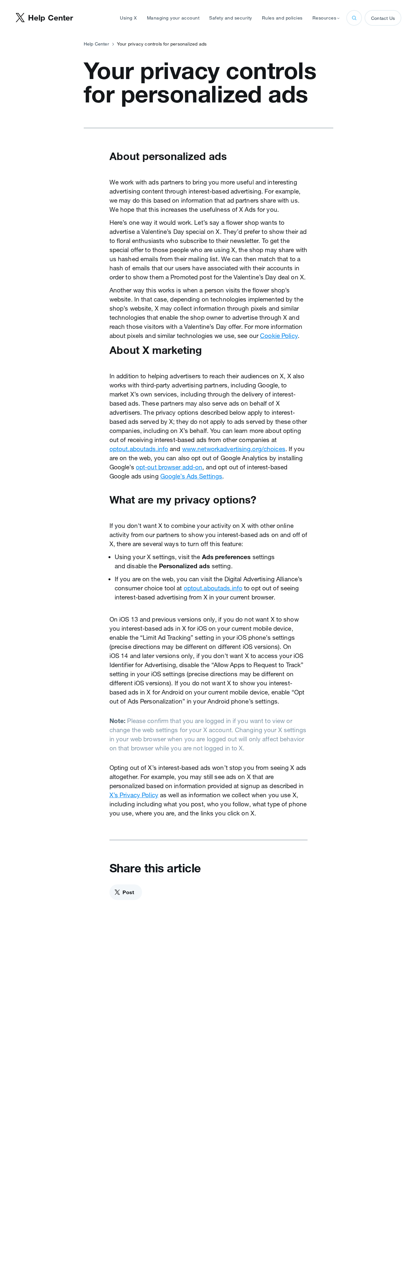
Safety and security (230, 18)
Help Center (96, 44)
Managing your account (173, 18)
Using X (128, 18)
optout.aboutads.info (138, 449)
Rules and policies (282, 18)
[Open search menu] (354, 18)
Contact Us (383, 18)
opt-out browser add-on (169, 467)
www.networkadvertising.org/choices (233, 449)
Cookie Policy (279, 336)
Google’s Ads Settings (191, 476)
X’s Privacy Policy (133, 795)
